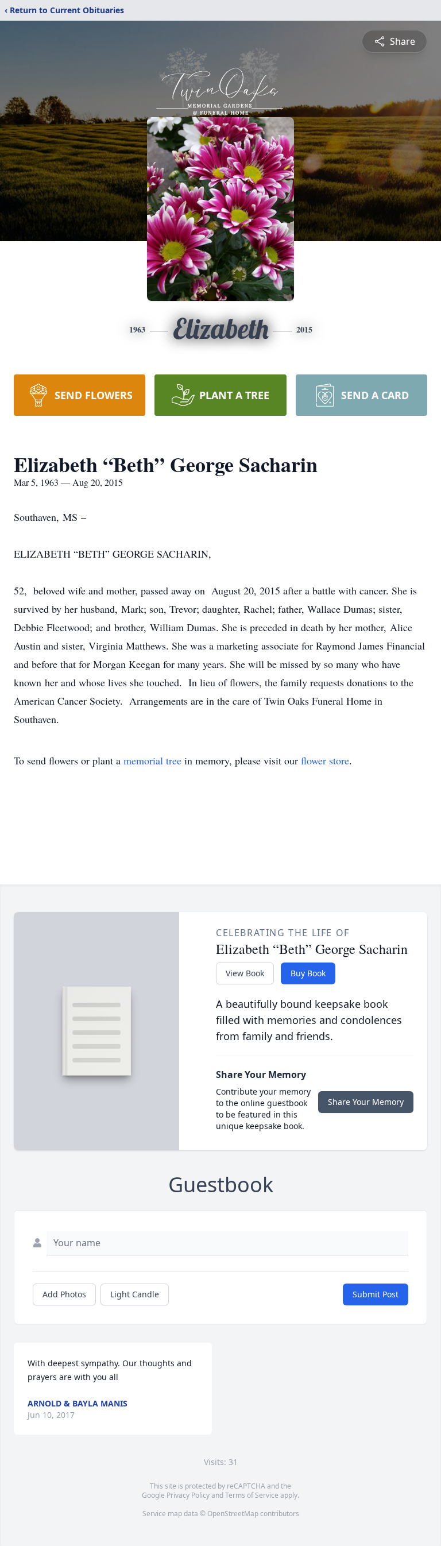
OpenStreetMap (232, 1513)
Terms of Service (251, 1495)
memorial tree (152, 760)
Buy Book (308, 973)
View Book (245, 973)
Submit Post (376, 1294)
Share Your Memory (366, 1101)
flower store (325, 760)
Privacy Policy (188, 1495)
